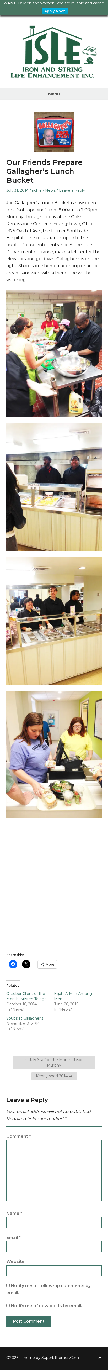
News (50, 190)
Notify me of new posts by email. (46, 1305)
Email (13, 1237)
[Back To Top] (100, 1358)
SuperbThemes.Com (60, 1357)
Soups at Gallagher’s (24, 1018)
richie (37, 190)
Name (14, 1213)
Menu (54, 93)
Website (15, 1261)
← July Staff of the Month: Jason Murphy (54, 1062)
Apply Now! (54, 11)
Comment (18, 1136)
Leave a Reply (72, 190)
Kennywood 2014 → (54, 1076)
